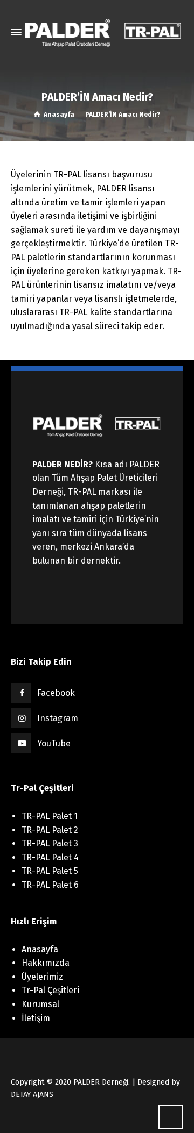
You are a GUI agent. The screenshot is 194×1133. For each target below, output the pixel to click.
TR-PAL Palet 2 (50, 830)
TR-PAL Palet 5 (50, 871)
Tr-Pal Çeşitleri (50, 990)
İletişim (36, 1018)
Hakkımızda (46, 963)
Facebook (56, 693)
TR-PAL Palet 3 (50, 843)
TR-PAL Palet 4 (50, 857)
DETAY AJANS (32, 1094)
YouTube (54, 743)
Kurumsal (40, 1004)
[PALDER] (103, 32)
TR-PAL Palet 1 (50, 816)
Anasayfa (40, 949)
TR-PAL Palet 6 (50, 885)
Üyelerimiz (42, 977)
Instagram (57, 718)
